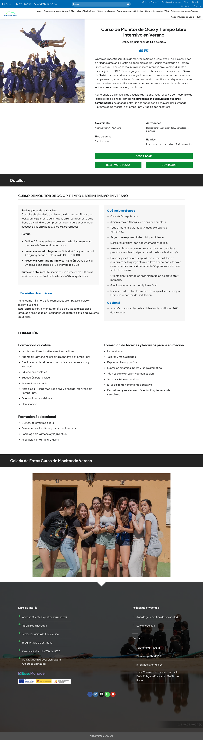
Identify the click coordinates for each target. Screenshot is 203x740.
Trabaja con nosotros (34, 625)
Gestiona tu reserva (171, 2)
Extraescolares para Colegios (185, 11)
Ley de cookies (145, 625)
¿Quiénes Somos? (149, 2)
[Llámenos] (107, 694)
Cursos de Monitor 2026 (157, 11)
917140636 (153, 647)
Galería (195, 2)
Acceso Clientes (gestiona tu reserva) (44, 617)
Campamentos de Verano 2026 (59, 11)
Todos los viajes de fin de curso (40, 634)
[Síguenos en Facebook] (90, 694)
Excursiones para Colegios (130, 11)
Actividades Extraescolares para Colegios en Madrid (41, 661)
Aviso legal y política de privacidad (157, 617)
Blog (186, 2)
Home (39, 11)
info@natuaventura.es (149, 664)
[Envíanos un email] (101, 694)
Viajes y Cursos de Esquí (182, 17)
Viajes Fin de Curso (86, 11)
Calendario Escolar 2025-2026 (41, 651)
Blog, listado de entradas (37, 642)
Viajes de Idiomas (106, 11)
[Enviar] (128, 4)
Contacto (185, 6)
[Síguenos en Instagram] (95, 694)
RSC (198, 17)
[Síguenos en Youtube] (113, 694)
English (197, 6)
